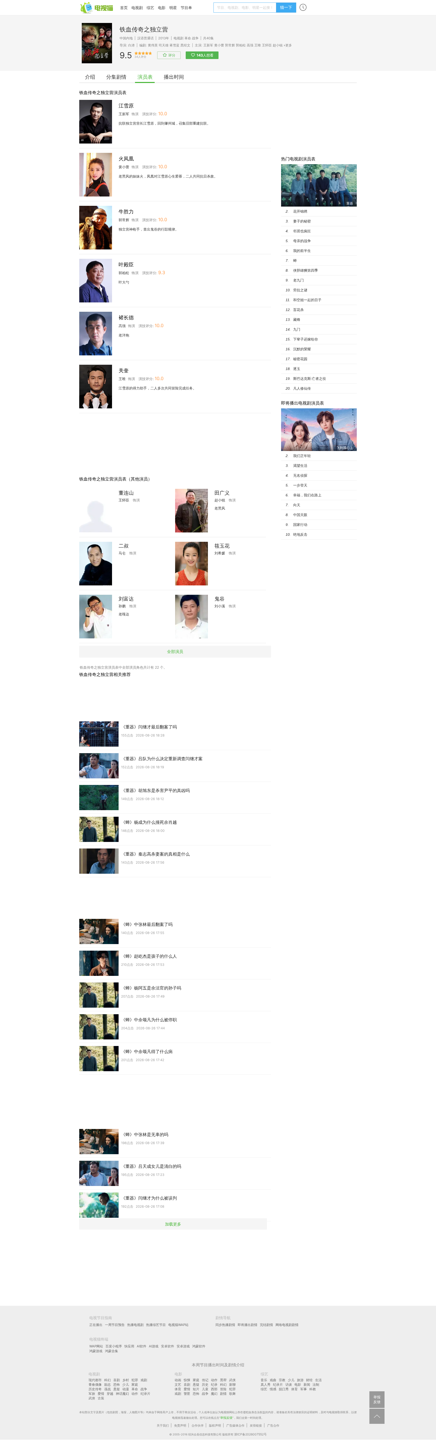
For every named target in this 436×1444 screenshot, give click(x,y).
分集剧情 (116, 77)
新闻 (307, 1384)
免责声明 (180, 1425)
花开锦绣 (300, 211)
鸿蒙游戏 (95, 1351)
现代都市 (95, 1380)
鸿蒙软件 (198, 1346)
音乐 (264, 1380)
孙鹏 (122, 606)
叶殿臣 (126, 265)
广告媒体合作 (235, 1425)
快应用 (129, 1346)
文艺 (178, 1384)
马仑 (122, 553)
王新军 (208, 45)
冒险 (223, 1389)
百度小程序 (113, 1346)
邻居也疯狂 (302, 231)
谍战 (107, 1389)
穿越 (110, 1394)
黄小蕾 (219, 45)
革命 (187, 38)
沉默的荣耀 (302, 349)
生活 (318, 1380)
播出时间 (174, 77)
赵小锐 (278, 45)
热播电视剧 (135, 1325)
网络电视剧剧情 (287, 1325)
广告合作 (273, 1425)
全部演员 (175, 651)
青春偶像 (95, 1384)
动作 (134, 1394)
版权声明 (215, 1425)
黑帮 (223, 1380)
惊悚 (187, 1380)
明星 (173, 7)
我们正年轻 (302, 456)
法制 (316, 1384)
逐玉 (296, 368)
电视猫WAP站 (178, 1325)
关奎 (124, 370)
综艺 (150, 7)
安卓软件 (167, 1346)
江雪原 (126, 106)
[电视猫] (97, 7)
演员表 (145, 77)
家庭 (134, 1384)
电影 (162, 7)
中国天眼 (300, 515)
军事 (303, 1389)
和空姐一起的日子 (307, 300)
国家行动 (300, 524)
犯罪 (134, 1380)
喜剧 (116, 1380)
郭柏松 (241, 45)
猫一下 (286, 7)
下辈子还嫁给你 (305, 339)
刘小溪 (219, 606)
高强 (250, 45)
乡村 (125, 1380)
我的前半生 (302, 250)
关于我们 (163, 1425)
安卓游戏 (183, 1346)
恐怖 (116, 1384)
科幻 (107, 1380)
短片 (196, 1389)
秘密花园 (300, 359)
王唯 (257, 45)
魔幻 (214, 1394)
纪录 (214, 1384)
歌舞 (232, 1394)
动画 (178, 1380)
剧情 (223, 1394)
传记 (205, 1380)
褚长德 (126, 318)
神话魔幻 (122, 1394)
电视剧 (137, 7)
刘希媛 (219, 553)
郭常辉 (230, 45)
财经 (309, 1380)
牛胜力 (126, 212)
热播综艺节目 (156, 1325)
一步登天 (300, 485)
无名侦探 (300, 475)
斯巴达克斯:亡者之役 (309, 378)
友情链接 (256, 1425)
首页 (124, 7)
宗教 (282, 1380)
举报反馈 (226, 1418)
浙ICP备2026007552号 (250, 1434)
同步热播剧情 (225, 1325)
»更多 (288, 45)
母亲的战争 (302, 241)
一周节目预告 (115, 1325)
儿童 (205, 1389)
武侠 (92, 1398)
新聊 (232, 1384)
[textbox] (245, 8)
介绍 (90, 77)
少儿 (125, 1384)
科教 (312, 1389)
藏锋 (296, 319)
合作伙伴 (198, 1425)
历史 (205, 1384)
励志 (107, 1384)
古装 (101, 1398)
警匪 (187, 1394)
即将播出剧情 (247, 1325)
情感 (273, 1389)
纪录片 (145, 1394)
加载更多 (173, 1223)
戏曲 (273, 1380)
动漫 (125, 1389)
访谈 (288, 1384)
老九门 (298, 280)
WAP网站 (96, 1346)
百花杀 (298, 309)
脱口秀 (284, 1389)
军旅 (92, 1394)
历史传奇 (95, 1389)
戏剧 (144, 1380)
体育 (178, 1389)
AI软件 (141, 1346)
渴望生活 (300, 465)
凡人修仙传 (302, 388)
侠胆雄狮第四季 (305, 270)
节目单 (186, 7)
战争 (195, 38)
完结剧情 (266, 1325)
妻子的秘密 (302, 221)
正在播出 (95, 1325)
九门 (296, 329)
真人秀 (265, 1384)
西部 (214, 1389)
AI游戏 (153, 1346)
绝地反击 (300, 534)
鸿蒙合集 (111, 1351)
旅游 (300, 1380)
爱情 (101, 1394)
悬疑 (116, 1389)
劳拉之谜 (300, 290)
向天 (296, 505)
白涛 (131, 45)
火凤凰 (126, 159)
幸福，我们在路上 (307, 495)
